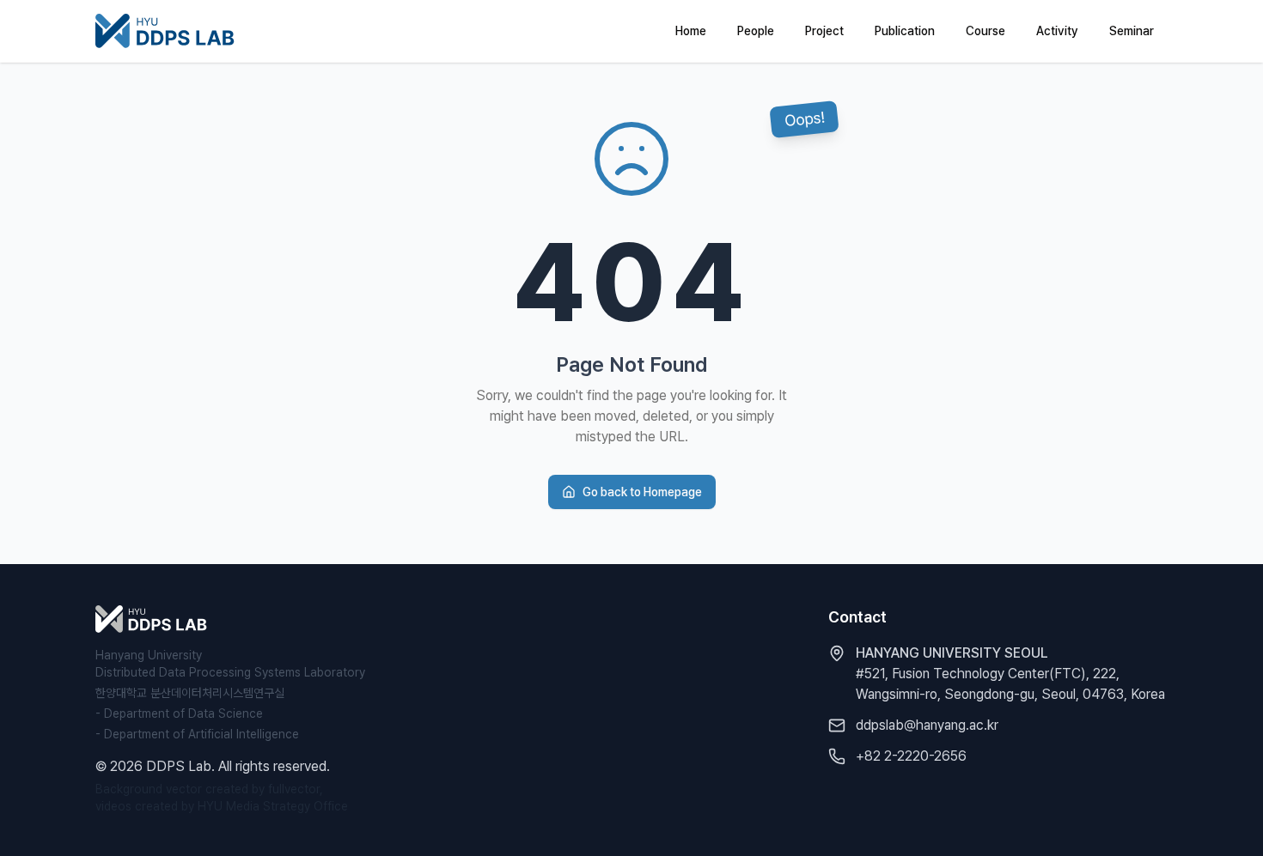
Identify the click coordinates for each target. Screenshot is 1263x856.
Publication (905, 31)
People (755, 31)
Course (985, 31)
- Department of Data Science (179, 713)
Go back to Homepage (642, 492)
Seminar (1131, 31)
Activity (1057, 31)
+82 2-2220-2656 (911, 756)
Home (690, 31)
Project (824, 31)
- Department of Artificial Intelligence (197, 734)
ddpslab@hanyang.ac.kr (927, 725)
